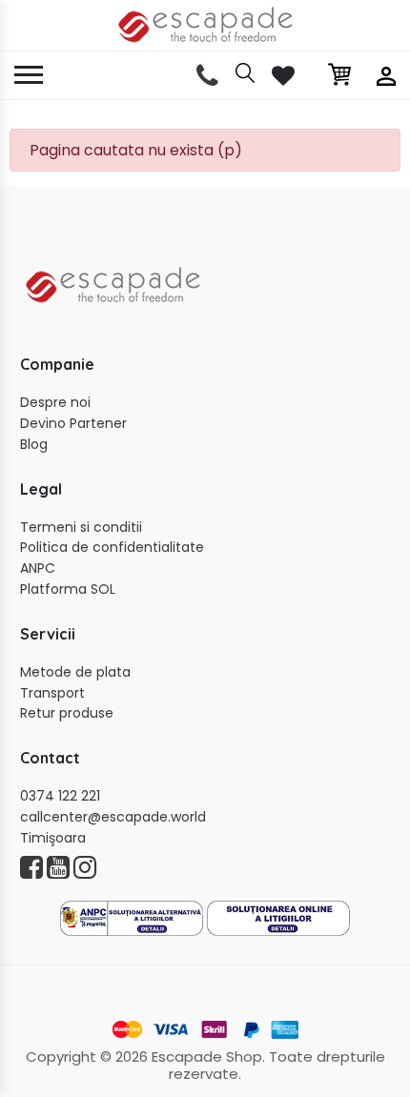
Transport (52, 693)
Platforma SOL (67, 589)
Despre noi (55, 403)
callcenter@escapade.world (113, 817)
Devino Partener (73, 424)
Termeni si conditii (81, 527)
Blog (34, 445)
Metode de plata (75, 672)
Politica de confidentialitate (112, 547)
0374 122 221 (60, 796)
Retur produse (66, 713)
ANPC (37, 568)
